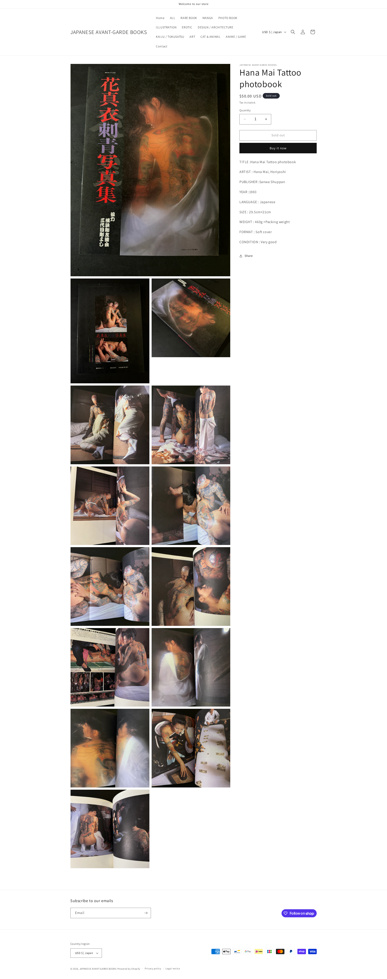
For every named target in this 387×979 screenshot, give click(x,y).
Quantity (245, 110)
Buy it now (278, 148)
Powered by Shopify (128, 968)
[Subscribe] (146, 913)
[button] (293, 32)
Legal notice (173, 968)
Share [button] (249, 256)
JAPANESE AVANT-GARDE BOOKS (98, 968)
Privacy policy (153, 968)
